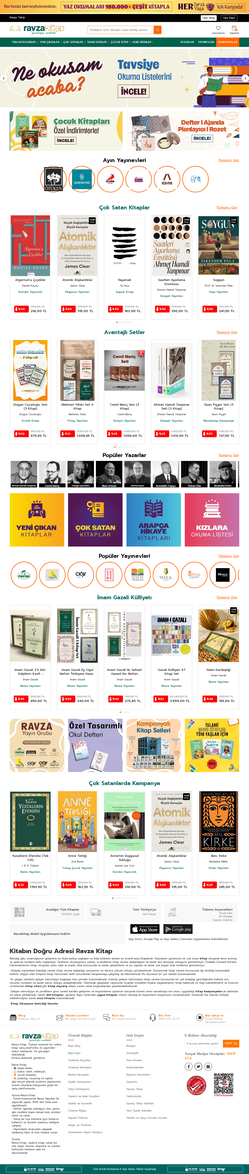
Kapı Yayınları (218, 292)
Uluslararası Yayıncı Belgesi (85, 1132)
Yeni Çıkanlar (49, 42)
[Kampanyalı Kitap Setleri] (153, 745)
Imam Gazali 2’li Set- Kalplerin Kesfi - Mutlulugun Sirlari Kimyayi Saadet (30, 672)
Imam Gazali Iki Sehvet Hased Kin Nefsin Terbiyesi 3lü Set (124, 672)
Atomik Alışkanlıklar (77, 280)
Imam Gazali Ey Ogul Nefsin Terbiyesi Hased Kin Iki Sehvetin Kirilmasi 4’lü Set (77, 672)
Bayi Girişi (74, 1046)
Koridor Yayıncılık (30, 292)
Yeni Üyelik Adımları (139, 1111)
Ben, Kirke (218, 856)
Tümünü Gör (228, 160)
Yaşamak (124, 280)
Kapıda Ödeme (78, 1118)
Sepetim (131, 1082)
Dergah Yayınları (171, 296)
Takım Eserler (97, 42)
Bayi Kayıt (74, 1053)
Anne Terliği (77, 856)
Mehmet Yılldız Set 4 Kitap (77, 407)
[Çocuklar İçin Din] (212, 745)
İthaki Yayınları (219, 868)
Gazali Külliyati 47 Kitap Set (171, 672)
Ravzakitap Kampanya (218, 421)
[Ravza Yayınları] (37, 745)
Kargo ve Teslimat (79, 1125)
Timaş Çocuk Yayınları (77, 868)
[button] (3, 78)
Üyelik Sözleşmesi (79, 1082)
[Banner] (66, 131)
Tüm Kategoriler (24, 42)
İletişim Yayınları (124, 421)
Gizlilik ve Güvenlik (80, 1103)
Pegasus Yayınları (77, 292)
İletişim (130, 1046)
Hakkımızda (133, 1096)
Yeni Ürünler (134, 1060)
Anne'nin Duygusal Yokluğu (124, 858)
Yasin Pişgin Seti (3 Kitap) (218, 407)
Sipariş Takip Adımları (140, 1103)
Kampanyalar (227, 42)
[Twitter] (198, 1066)
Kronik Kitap (30, 421)
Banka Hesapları (78, 1075)
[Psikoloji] (124, 78)
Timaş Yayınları (77, 421)
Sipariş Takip (134, 1089)
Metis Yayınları (30, 872)
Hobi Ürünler (141, 42)
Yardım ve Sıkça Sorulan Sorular (146, 1118)
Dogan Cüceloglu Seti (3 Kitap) (30, 407)
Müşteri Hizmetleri (138, 1075)
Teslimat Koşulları (79, 1060)
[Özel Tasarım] (95, 745)
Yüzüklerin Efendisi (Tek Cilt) (30, 858)
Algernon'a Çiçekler (30, 280)
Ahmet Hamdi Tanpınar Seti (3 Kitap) (171, 407)
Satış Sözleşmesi (79, 1089)
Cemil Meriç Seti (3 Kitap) (124, 407)
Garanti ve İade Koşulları (83, 1096)
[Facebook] (189, 1066)
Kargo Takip (17, 17)
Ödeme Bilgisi (77, 1111)
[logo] (37, 30)
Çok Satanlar (73, 42)
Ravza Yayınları (30, 686)
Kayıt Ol (231, 1043)
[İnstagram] (208, 1066)
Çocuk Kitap (120, 42)
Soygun (218, 280)
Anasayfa (132, 1053)
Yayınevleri (206, 42)
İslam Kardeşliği (219, 670)
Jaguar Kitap (125, 292)
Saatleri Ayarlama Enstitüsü (171, 282)
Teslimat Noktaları (79, 1067)
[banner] (153, 520)
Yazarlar (187, 42)
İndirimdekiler (135, 1067)
